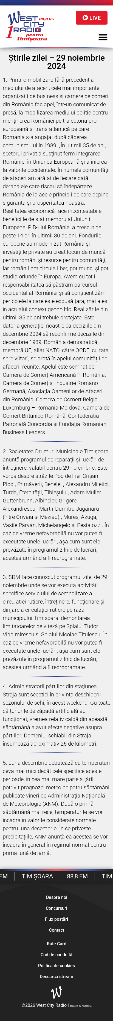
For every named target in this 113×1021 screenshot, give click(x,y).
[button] (103, 37)
